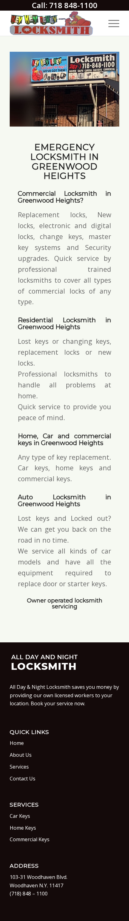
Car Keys (20, 816)
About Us (21, 754)
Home (17, 743)
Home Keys (23, 827)
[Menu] (110, 23)
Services (19, 766)
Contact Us (22, 778)
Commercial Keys (29, 839)
